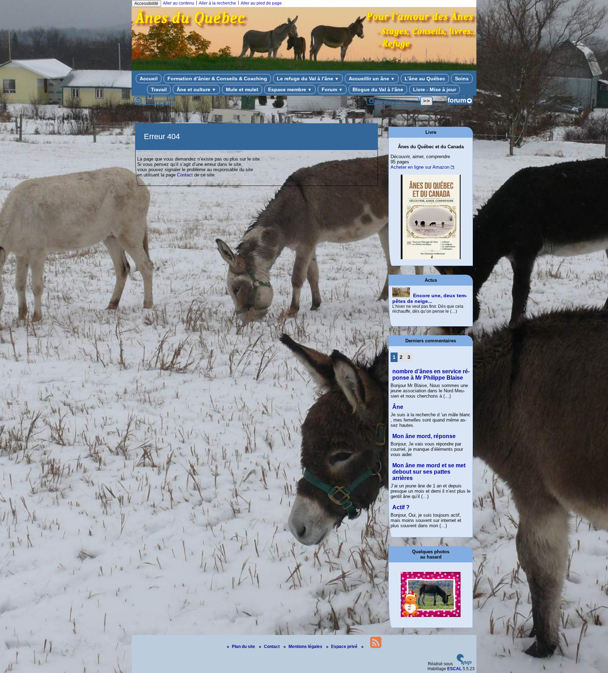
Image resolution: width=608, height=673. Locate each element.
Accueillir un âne (372, 78)
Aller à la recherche (217, 3)
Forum (332, 89)
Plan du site (244, 646)
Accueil (149, 78)
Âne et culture (196, 89)
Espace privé (345, 646)
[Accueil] (304, 66)
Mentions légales (306, 646)
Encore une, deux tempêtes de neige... (429, 298)
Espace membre (290, 89)
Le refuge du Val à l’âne (308, 78)
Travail (159, 89)
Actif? (401, 507)
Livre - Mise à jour (434, 89)
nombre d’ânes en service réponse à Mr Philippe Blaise (431, 374)
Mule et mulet (242, 89)
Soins (462, 78)
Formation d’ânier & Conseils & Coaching (217, 78)
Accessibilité (146, 3)
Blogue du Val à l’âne (378, 89)
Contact (185, 174)
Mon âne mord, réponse (424, 436)
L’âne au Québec (425, 78)
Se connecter (157, 101)
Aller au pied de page (261, 3)
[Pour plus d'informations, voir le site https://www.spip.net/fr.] (464, 663)
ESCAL (454, 668)
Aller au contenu (178, 3)
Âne (397, 407)
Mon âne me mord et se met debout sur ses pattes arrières (429, 471)
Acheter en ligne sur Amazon (420, 167)
